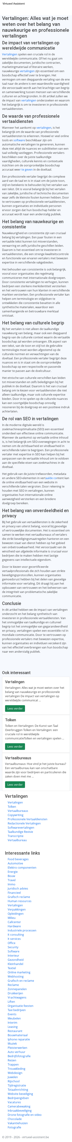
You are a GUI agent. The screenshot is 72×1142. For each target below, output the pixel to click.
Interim (12, 1023)
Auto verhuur (16, 1052)
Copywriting (15, 815)
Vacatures (14, 1102)
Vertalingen (9, 54)
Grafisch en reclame (21, 981)
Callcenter (14, 922)
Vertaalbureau (17, 840)
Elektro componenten (22, 867)
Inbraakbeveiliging (20, 1110)
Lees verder (15, 708)
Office (11, 943)
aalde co (51, 478)
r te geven (26, 169)
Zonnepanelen (17, 989)
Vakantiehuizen (18, 1123)
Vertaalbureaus (18, 811)
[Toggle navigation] (65, 3)
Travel (12, 880)
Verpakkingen (17, 909)
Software (13, 951)
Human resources (19, 901)
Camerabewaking (19, 1106)
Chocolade (15, 1119)
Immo (11, 884)
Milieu (12, 918)
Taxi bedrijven (17, 1010)
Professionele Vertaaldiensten (27, 819)
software (19, 140)
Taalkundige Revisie (20, 832)
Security (13, 947)
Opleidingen (16, 914)
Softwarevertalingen (21, 827)
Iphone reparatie (19, 1039)
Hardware (14, 926)
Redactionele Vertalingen (24, 823)
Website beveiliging (20, 1094)
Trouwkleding (16, 1069)
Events (12, 1014)
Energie (13, 872)
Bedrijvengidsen (18, 1098)
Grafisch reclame (19, 897)
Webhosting (16, 976)
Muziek (12, 1043)
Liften (11, 1002)
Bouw (11, 876)
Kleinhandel (15, 964)
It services (14, 939)
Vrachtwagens (17, 997)
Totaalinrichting (18, 1090)
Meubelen (14, 1018)
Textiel (12, 968)
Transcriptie (15, 836)
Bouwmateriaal (18, 1035)
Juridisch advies (18, 888)
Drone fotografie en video (25, 1115)
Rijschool (14, 1081)
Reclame (13, 985)
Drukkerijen (15, 993)
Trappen (13, 1064)
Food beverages (18, 859)
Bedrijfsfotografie (19, 1056)
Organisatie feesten (20, 1006)
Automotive (15, 863)
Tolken (12, 807)
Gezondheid (16, 960)
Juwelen (13, 1077)
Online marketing (19, 972)
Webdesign (15, 1073)
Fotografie (14, 1127)
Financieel (14, 893)
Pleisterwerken (17, 1048)
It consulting (16, 935)
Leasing (13, 1027)
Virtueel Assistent (14, 3)
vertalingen (27, 71)
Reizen (12, 1060)
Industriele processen (22, 930)
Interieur (13, 955)
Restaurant (15, 1031)
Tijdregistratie (17, 1085)
